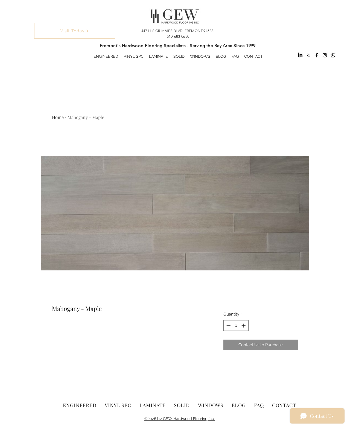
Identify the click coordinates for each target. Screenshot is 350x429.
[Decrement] (228, 325)
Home (58, 117)
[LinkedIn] (300, 55)
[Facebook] (316, 55)
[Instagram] (325, 55)
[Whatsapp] (333, 55)
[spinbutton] (235, 325)
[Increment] (244, 325)
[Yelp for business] (308, 55)
